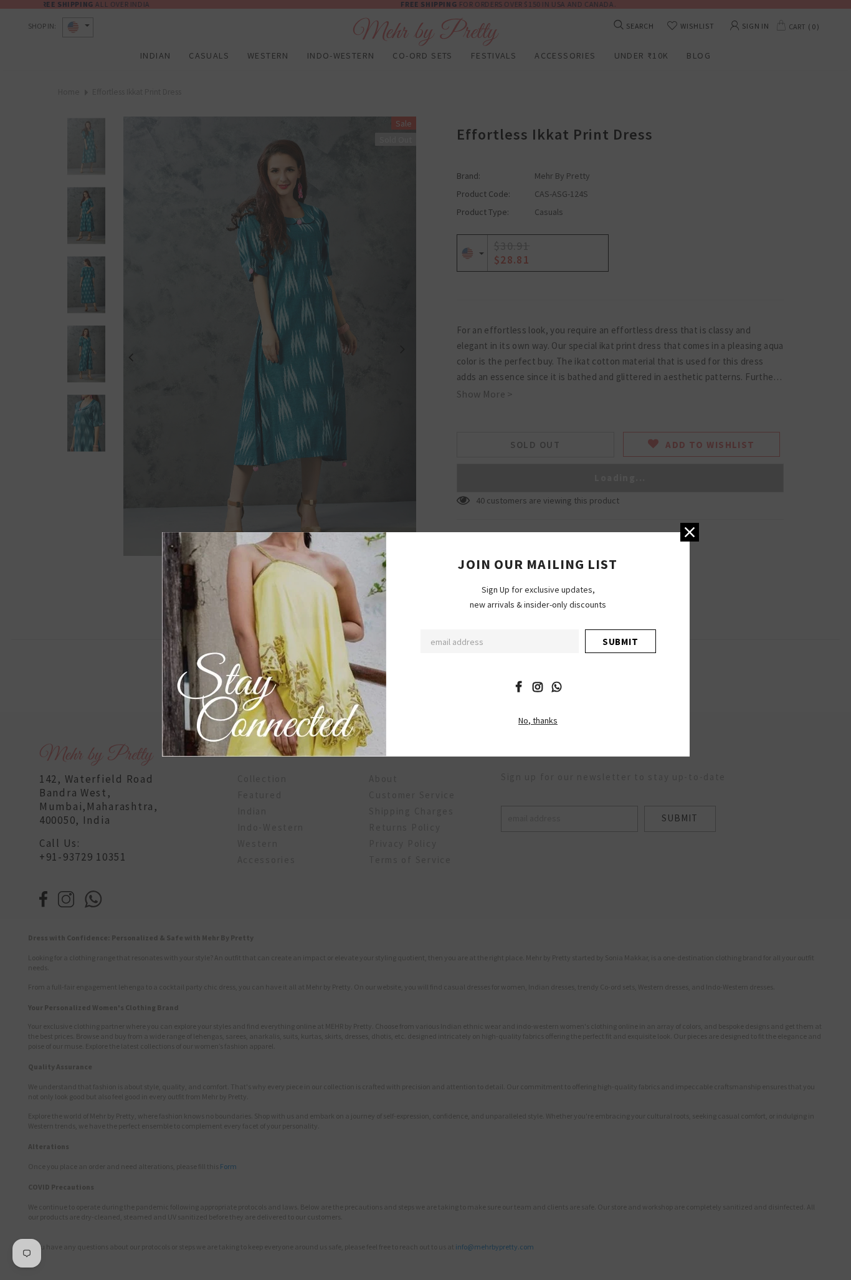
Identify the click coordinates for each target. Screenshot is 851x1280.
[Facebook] (518, 686)
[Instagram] (537, 686)
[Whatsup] (557, 686)
